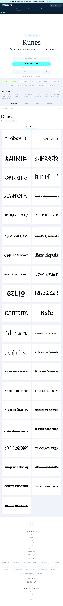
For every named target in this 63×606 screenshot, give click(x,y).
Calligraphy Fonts (6, 562)
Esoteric (46, 81)
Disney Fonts (39, 573)
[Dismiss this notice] (61, 1)
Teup (58, 91)
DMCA (31, 600)
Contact (31, 597)
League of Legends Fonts (31, 569)
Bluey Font (31, 548)
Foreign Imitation (24, 81)
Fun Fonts (44, 566)
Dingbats (32, 85)
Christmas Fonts (54, 566)
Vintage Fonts (26, 566)
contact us (48, 1)
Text (26, 85)
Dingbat (50, 85)
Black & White (55, 81)
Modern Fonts (16, 566)
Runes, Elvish (41, 85)
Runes (33, 81)
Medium (19, 85)
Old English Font (54, 569)
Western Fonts (18, 569)
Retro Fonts (35, 566)
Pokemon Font (31, 543)
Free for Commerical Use (9, 81)
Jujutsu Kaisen (31, 546)
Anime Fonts (44, 569)
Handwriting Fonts (55, 562)
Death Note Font (31, 534)
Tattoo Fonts (45, 562)
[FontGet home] (6, 5)
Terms (31, 594)
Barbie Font (31, 551)
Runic (39, 81)
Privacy (31, 591)
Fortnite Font (31, 554)
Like (27, 71)
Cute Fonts (7, 566)
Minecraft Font (31, 537)
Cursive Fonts (17, 562)
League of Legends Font (31, 540)
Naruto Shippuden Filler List (26, 573)
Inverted (12, 85)
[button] (56, 5)
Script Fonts (27, 562)
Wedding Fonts (8, 569)
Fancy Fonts (36, 562)
